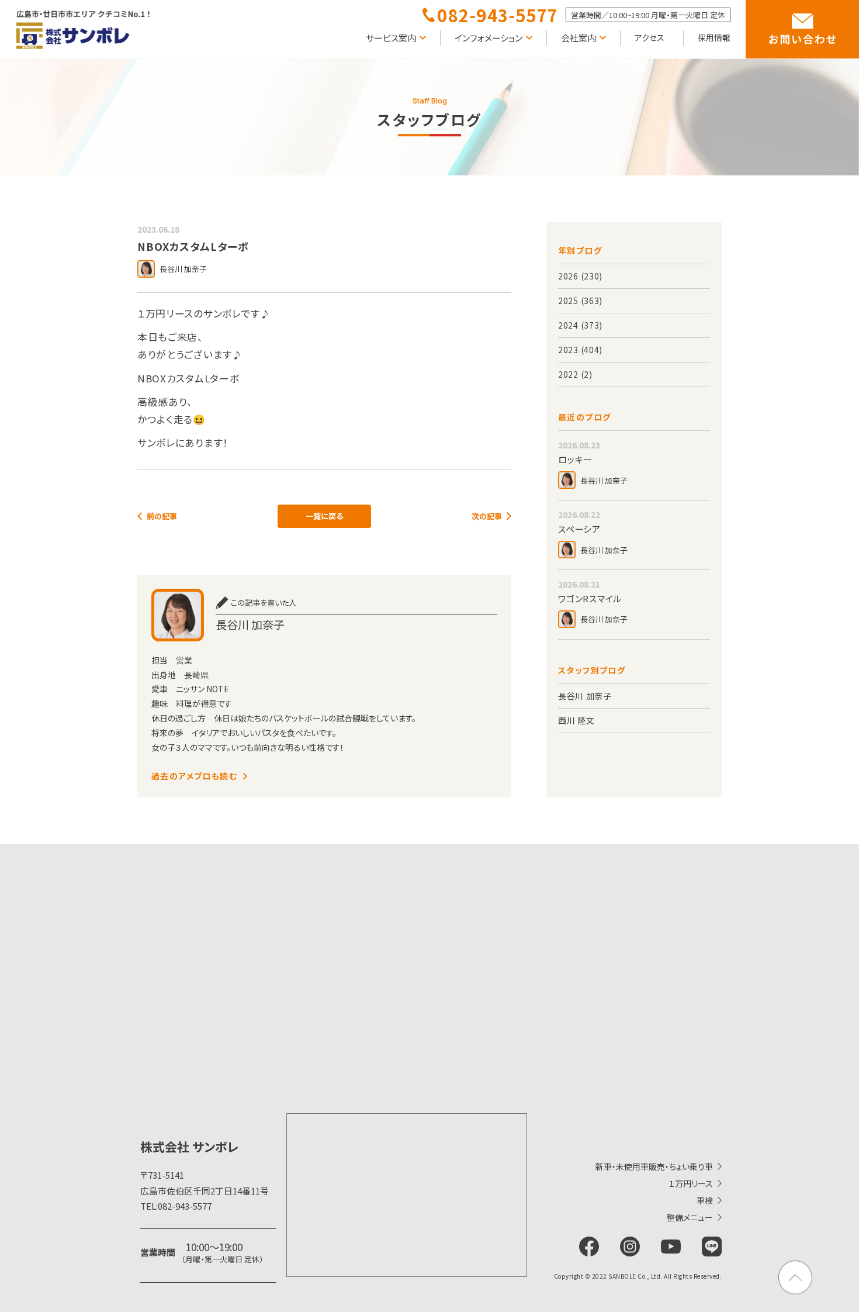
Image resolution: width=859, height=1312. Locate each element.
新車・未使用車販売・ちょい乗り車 (654, 1166)
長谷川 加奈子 (585, 696)
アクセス (649, 37)
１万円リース (691, 1183)
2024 (568, 325)
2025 (568, 300)
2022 (568, 374)
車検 (705, 1200)
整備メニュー (690, 1217)
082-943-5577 (176, 1206)
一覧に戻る (324, 516)
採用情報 (714, 37)
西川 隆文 (576, 720)
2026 (568, 276)
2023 (568, 349)
